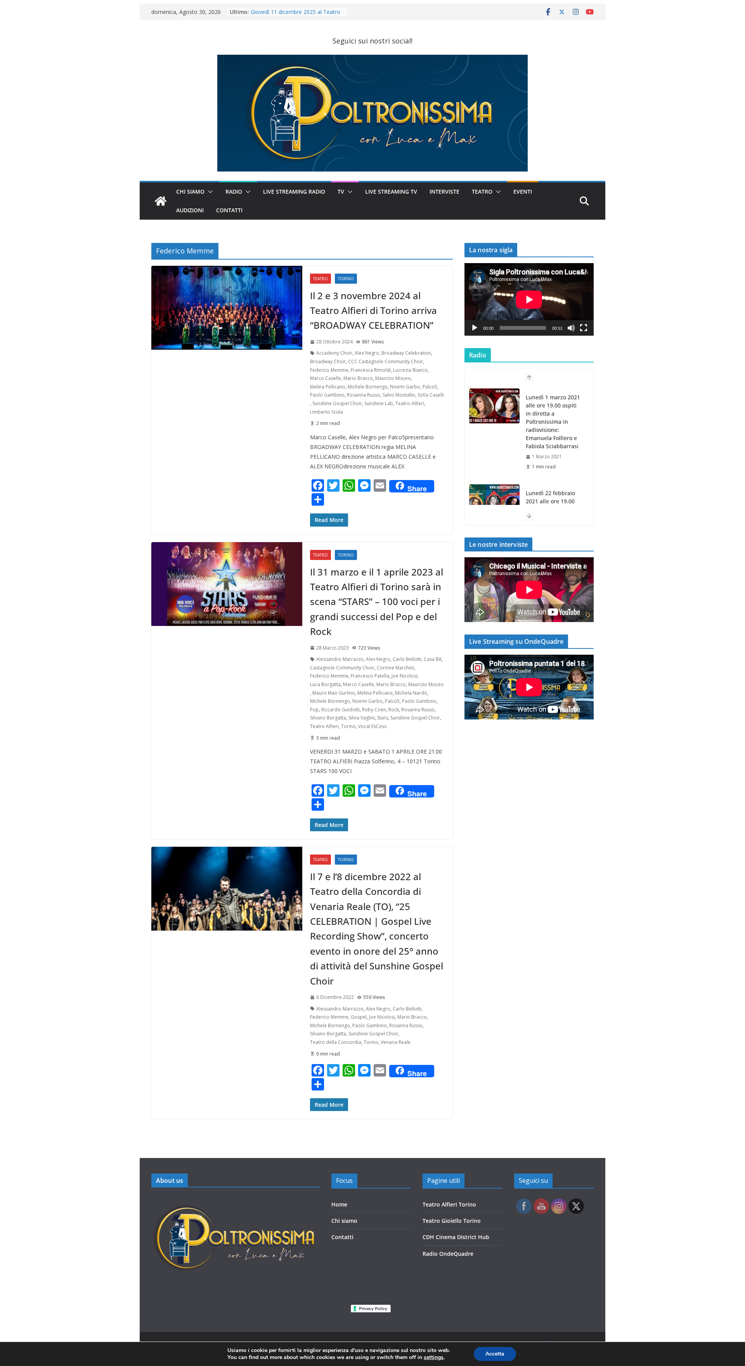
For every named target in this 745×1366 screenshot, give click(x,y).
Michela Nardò (411, 693)
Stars (382, 717)
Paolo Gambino (327, 395)
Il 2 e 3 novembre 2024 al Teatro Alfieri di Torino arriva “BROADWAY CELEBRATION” (373, 310)
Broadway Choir (328, 361)
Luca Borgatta (325, 684)
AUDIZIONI (190, 210)
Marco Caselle (325, 378)
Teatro (482, 191)
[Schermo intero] (583, 328)
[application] (529, 299)
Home (339, 1204)
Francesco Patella (370, 676)
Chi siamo (344, 1220)
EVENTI (522, 191)
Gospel (359, 1017)
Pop (314, 709)
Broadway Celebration (406, 353)
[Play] (474, 328)
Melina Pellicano (327, 386)
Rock (393, 709)
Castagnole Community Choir (342, 667)
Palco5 (430, 386)
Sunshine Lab (378, 403)
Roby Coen (374, 709)
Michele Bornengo (368, 386)
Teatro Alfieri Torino (449, 1204)
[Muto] (571, 328)
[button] (208, 191)
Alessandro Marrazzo (340, 659)
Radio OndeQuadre (448, 1253)
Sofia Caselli (431, 395)
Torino (346, 278)
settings (434, 1357)
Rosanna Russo (363, 395)
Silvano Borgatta (328, 717)
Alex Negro (367, 353)
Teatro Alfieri (409, 403)
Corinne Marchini (395, 667)
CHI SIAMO (190, 191)
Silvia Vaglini (361, 717)
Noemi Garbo (405, 386)
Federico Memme (329, 370)
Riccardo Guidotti (340, 709)
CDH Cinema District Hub (456, 1237)
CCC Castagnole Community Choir (385, 361)
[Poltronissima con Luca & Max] (160, 201)
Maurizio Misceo (393, 378)
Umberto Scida (326, 412)
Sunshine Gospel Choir (337, 403)
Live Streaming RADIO (294, 191)
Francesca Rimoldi (371, 370)
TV (341, 191)
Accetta (494, 1353)
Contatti (342, 1237)
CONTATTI (229, 210)
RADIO (233, 191)
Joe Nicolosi (405, 676)
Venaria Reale (396, 1042)
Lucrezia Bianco (410, 370)
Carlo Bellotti (407, 659)
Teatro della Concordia (335, 1042)
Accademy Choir (334, 353)
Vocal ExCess (372, 726)
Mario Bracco (358, 378)
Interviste (444, 191)
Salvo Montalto (399, 395)
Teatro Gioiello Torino (452, 1220)
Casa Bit (433, 659)
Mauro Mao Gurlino (333, 693)
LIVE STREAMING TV (391, 191)
